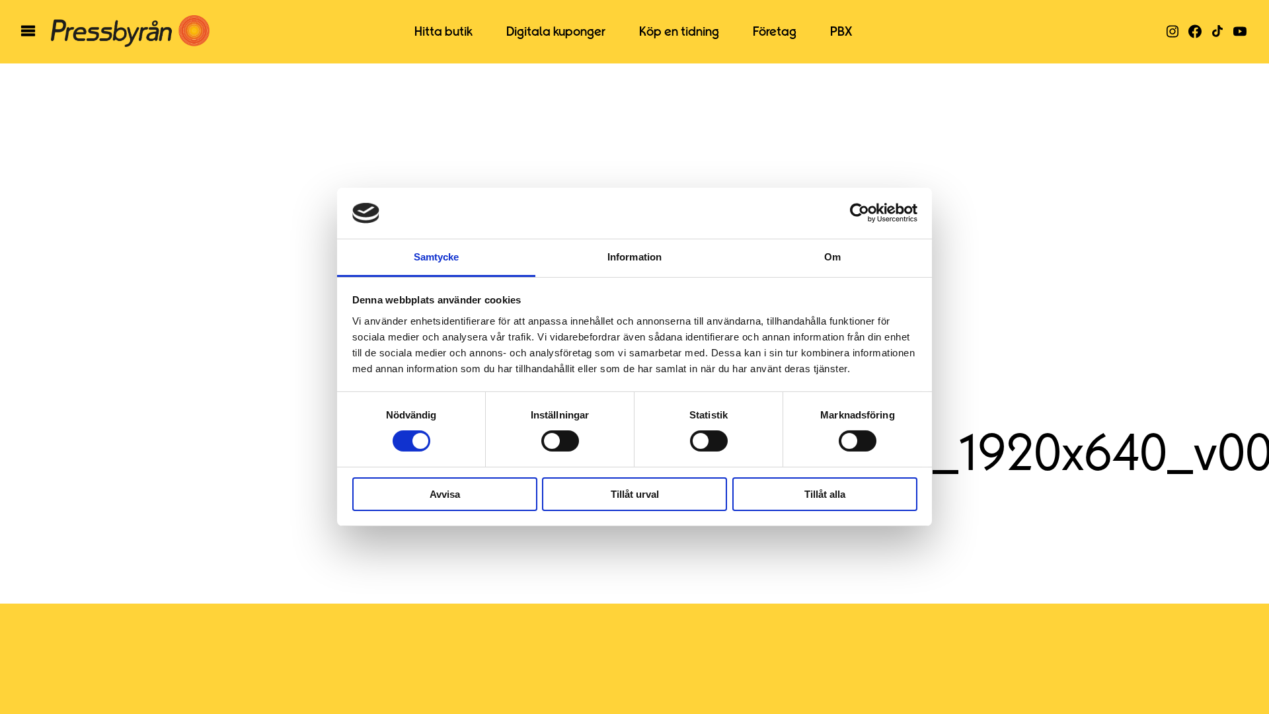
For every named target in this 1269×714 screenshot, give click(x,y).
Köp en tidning (679, 31)
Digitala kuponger (555, 31)
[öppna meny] (28, 31)
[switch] (560, 441)
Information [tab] (634, 256)
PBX (841, 31)
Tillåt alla (824, 494)
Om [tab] (832, 256)
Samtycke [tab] (436, 256)
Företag (774, 31)
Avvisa (445, 494)
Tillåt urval (635, 494)
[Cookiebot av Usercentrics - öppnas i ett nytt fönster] (859, 213)
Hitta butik (443, 31)
